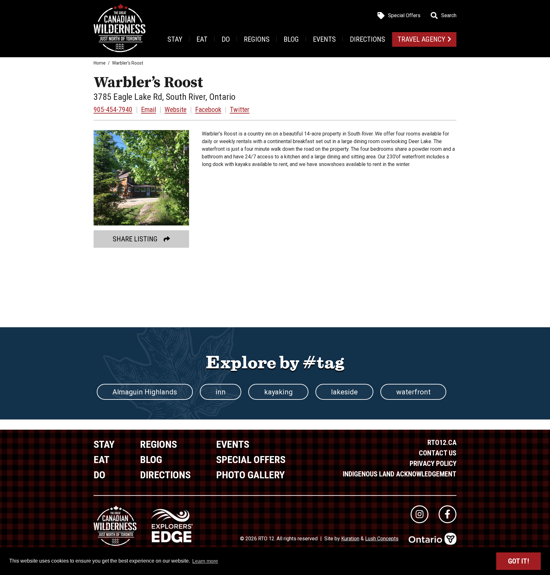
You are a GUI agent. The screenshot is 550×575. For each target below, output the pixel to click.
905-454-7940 (113, 110)
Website (176, 110)
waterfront (413, 392)
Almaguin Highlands (144, 392)
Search (448, 15)
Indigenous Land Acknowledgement (399, 474)
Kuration (350, 539)
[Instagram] (419, 514)
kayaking (278, 392)
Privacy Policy (433, 464)
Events (324, 39)
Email (148, 110)
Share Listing (135, 239)
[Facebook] (447, 514)
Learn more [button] (205, 561)
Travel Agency (421, 39)
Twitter (240, 110)
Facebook (208, 110)
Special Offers (404, 15)
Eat (202, 39)
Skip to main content (127, 15)
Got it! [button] (518, 561)
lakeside (344, 392)
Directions (367, 39)
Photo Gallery (250, 475)
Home (100, 63)
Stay (174, 39)
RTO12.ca (441, 443)
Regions (257, 39)
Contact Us (437, 453)
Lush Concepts (381, 539)
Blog (291, 39)
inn (220, 392)
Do (226, 39)
